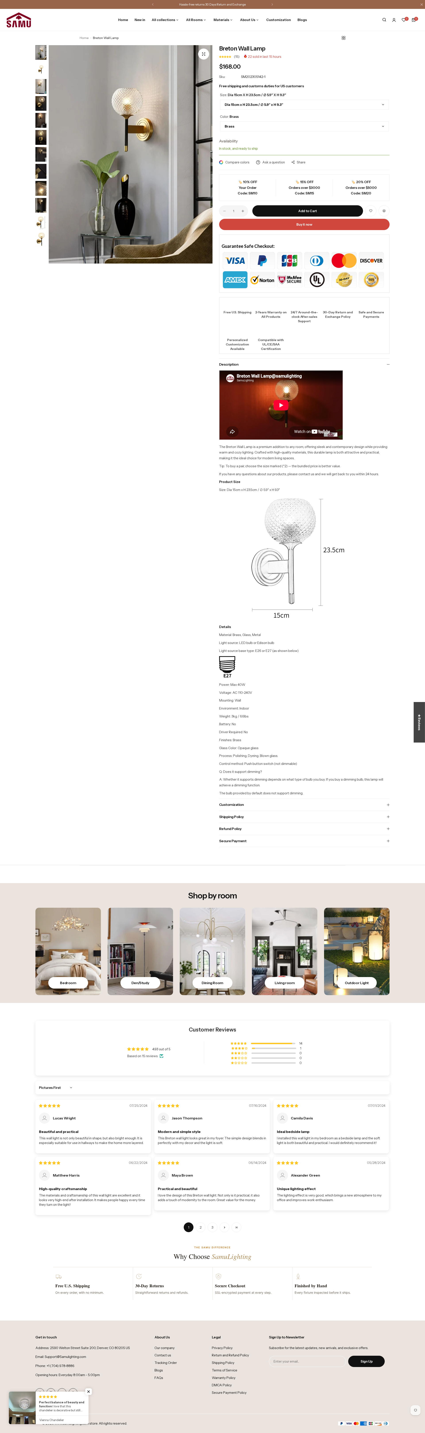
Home (84, 38)
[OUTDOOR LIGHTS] (357, 951)
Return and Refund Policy (230, 1355)
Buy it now (304, 224)
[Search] (384, 20)
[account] (394, 20)
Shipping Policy (223, 1363)
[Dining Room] (212, 951)
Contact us (163, 1355)
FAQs (159, 1378)
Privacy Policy (222, 1348)
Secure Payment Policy (229, 1392)
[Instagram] (50, 1392)
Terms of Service (224, 1370)
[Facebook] (39, 1392)
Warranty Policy (224, 1378)
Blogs (159, 1370)
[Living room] (284, 951)
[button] (152, 4)
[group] (130, 154)
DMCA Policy (222, 1385)
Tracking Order (166, 1363)
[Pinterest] (73, 1392)
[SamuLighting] (19, 19)
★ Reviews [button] (419, 722)
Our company (165, 1348)
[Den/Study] (140, 951)
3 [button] (212, 1227)
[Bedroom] (68, 951)
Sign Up (366, 1361)
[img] (49, 1106)
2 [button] (201, 1227)
